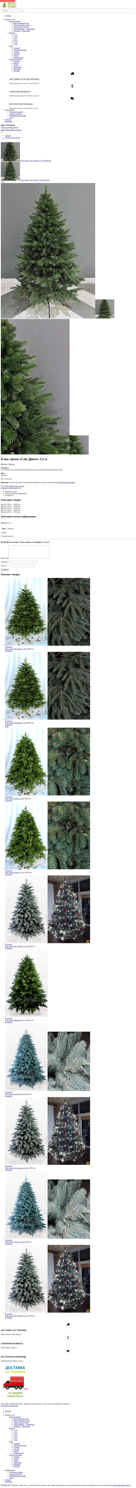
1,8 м (15, 40)
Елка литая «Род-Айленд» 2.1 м (16, 1316)
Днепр (16, 65)
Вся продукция (14, 21)
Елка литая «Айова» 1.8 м (14, 799)
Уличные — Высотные (22, 31)
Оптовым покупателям (17, 116)
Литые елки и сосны (21, 27)
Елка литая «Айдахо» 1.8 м (15, 1242)
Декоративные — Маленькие (24, 29)
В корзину (9, 647)
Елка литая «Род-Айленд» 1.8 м (16, 946)
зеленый (17, 48)
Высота (12, 33)
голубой (17, 54)
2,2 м (15, 42)
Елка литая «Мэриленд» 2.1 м (16, 1020)
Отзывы (8, 119)
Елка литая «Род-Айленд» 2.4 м (16, 1168)
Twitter (9, 488)
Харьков (17, 61)
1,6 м (15, 38)
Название (5, 562)
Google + (15, 488)
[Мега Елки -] (8, 8)
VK (20, 488)
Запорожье (17, 67)
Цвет (11, 46)
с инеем (16, 52)
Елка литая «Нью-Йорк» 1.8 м (16, 649)
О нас (11, 118)
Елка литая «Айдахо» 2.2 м (15, 1094)
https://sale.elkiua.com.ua (11, 130)
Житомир (17, 69)
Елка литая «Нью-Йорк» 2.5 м (16, 723)
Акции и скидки (15, 114)
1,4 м (15, 36)
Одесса (16, 63)
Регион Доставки (15, 59)
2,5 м (15, 44)
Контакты (8, 121)
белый (16, 56)
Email (3, 566)
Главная (8, 16)
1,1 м (15, 35)
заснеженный (18, 57)
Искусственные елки (21, 23)
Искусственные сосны (22, 25)
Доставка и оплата (16, 112)
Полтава (17, 71)
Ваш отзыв (5, 558)
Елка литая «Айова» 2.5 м (14, 872)
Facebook (4, 488)
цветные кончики (20, 50)
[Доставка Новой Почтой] (70, 836)
